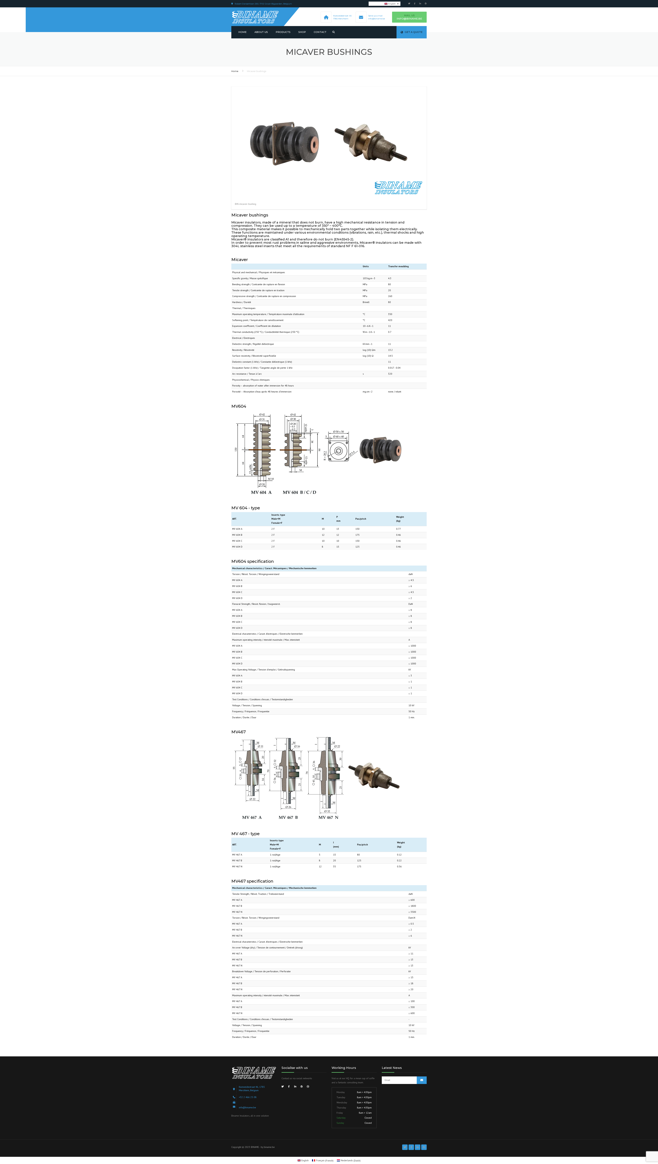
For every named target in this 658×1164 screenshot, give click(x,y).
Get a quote (414, 32)
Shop (302, 32)
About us (261, 32)
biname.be (269, 1147)
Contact (320, 32)
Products (283, 32)
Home (242, 32)
